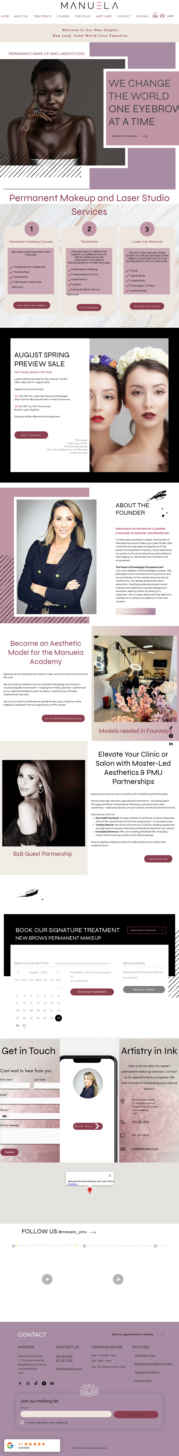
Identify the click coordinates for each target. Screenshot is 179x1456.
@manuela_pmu (72, 1232)
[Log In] (162, 16)
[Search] (148, 16)
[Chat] (122, 1135)
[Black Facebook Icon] (171, 712)
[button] (155, 15)
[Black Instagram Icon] (171, 720)
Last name (40, 1079)
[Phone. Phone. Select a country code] (5, 1116)
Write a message (9, 1125)
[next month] (58, 972)
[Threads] (171, 736)
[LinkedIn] (171, 744)
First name (7, 1079)
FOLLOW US (39, 1231)
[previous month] (18, 972)
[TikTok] (171, 728)
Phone (4, 1110)
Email (4, 1094)
